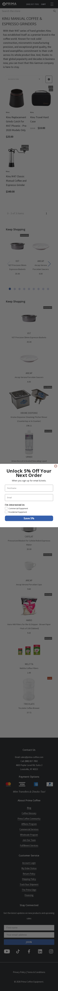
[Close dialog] (55, 466)
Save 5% (29, 518)
